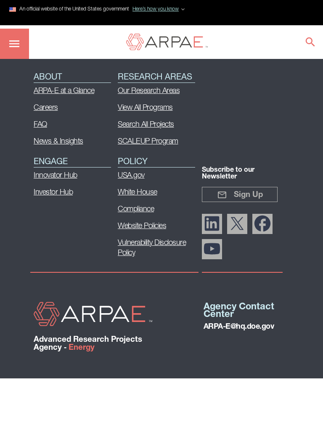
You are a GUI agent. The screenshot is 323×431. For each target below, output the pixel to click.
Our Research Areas (149, 91)
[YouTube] (212, 249)
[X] (237, 224)
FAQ (40, 125)
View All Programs (145, 108)
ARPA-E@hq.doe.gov (239, 327)
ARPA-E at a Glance (64, 91)
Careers (46, 108)
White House (137, 193)
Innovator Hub (55, 176)
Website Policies (142, 226)
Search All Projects (146, 125)
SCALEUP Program (148, 142)
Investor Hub (53, 193)
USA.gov (131, 176)
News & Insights (58, 142)
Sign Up (248, 195)
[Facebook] (262, 224)
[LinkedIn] (212, 224)
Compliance (136, 209)
